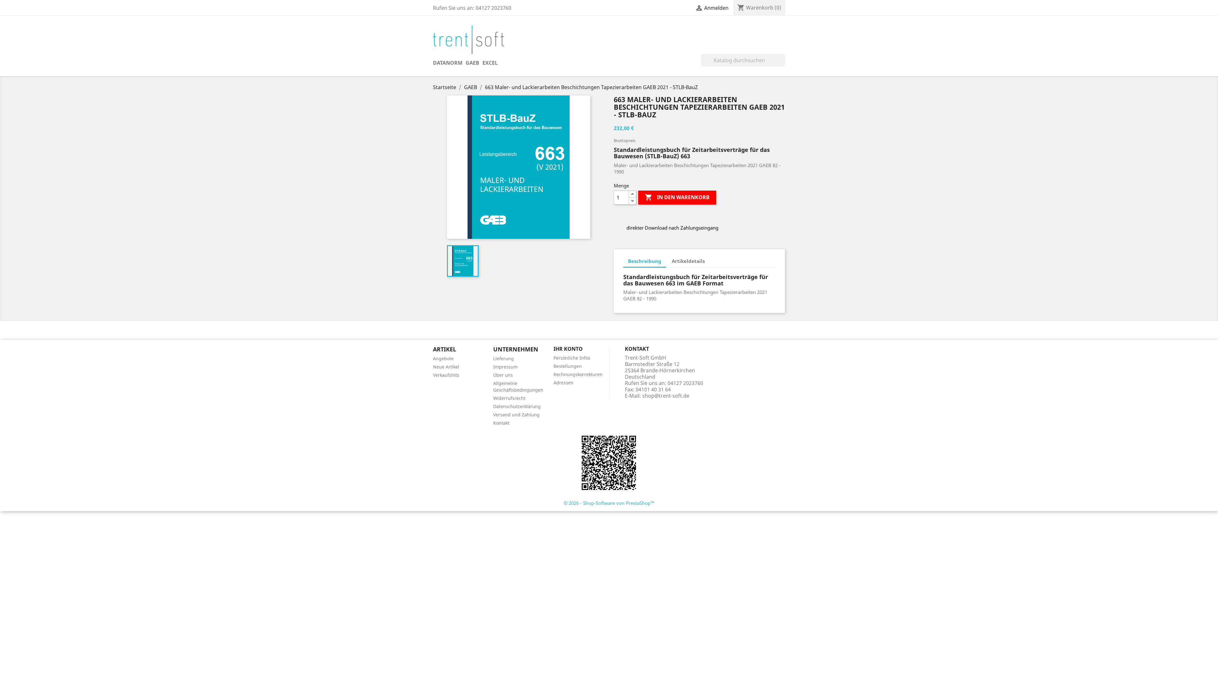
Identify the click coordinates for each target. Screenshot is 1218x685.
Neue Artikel (446, 367)
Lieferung (503, 359)
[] (782, 64)
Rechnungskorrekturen (578, 374)
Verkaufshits (446, 375)
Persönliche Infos (571, 358)
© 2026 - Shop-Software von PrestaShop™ (609, 503)
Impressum (505, 367)
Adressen (563, 383)
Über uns (503, 375)
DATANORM (447, 62)
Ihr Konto (568, 348)
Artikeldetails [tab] (688, 261)
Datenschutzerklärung (517, 406)
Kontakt (501, 423)
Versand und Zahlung (516, 415)
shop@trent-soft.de (665, 395)
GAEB (472, 62)
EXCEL (490, 62)
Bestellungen (567, 366)
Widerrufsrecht (509, 398)
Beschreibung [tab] (644, 261)
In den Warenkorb (677, 197)
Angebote (443, 359)
